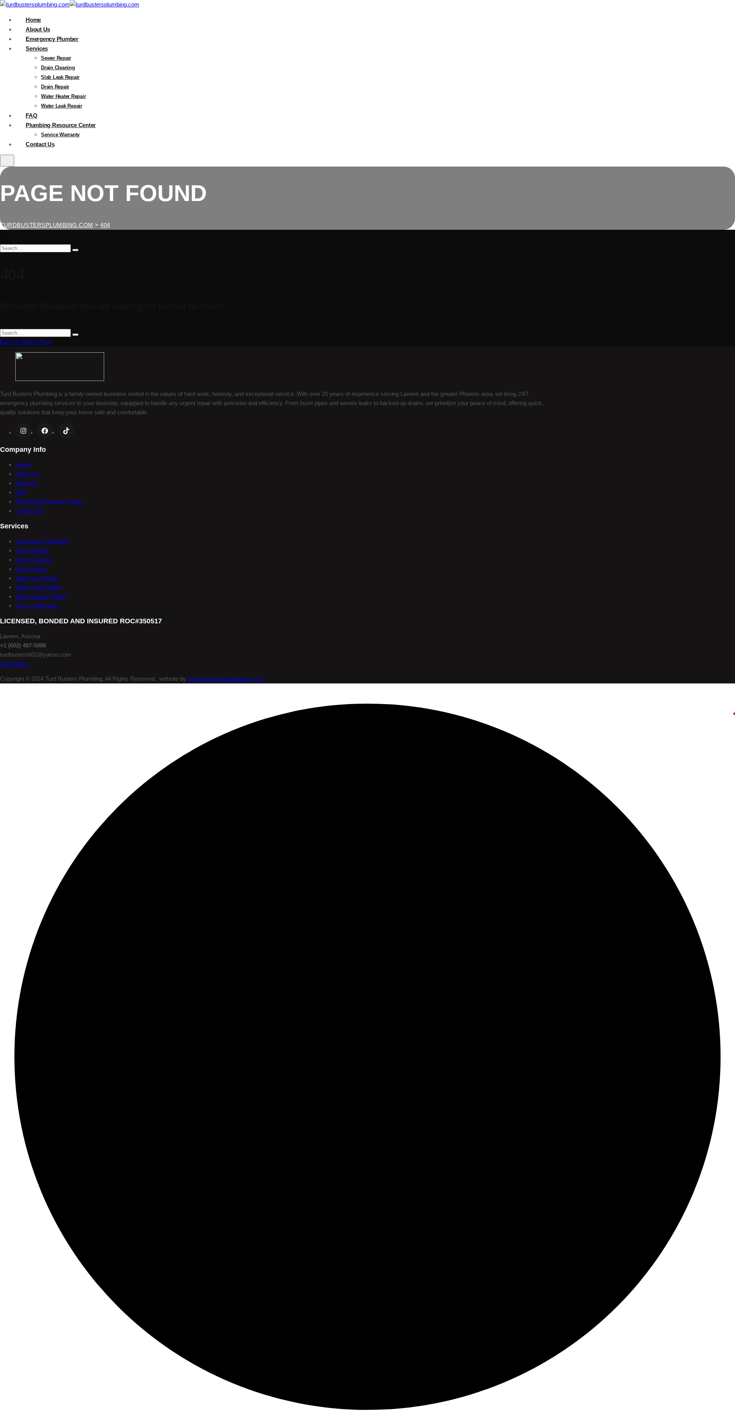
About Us (38, 29)
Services (37, 48)
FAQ (31, 115)
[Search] (75, 250)
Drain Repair (55, 87)
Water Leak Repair (61, 106)
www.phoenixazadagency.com (226, 678)
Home (33, 19)
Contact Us (40, 144)
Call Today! (14, 663)
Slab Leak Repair (60, 77)
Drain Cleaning (58, 67)
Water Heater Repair (63, 96)
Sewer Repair (56, 58)
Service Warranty (60, 134)
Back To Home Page (26, 341)
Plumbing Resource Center (61, 125)
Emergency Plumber (52, 39)
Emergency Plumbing (42, 541)
